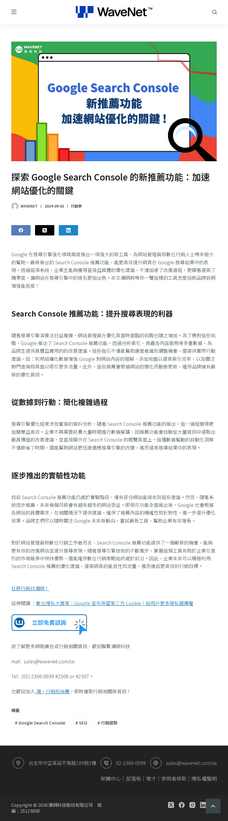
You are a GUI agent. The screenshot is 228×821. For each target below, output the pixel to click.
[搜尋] (214, 12)
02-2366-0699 (131, 762)
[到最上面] (213, 806)
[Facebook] (21, 230)
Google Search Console (40, 723)
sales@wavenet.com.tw (191, 762)
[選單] (14, 12)
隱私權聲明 (204, 778)
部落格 (133, 778)
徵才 (151, 778)
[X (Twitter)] (44, 230)
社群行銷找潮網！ (30, 588)
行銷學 (76, 205)
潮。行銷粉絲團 (52, 691)
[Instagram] (192, 805)
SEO (81, 723)
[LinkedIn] (68, 230)
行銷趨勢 (107, 723)
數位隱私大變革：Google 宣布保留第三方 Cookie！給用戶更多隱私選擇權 (114, 603)
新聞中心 (111, 778)
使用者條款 (173, 778)
